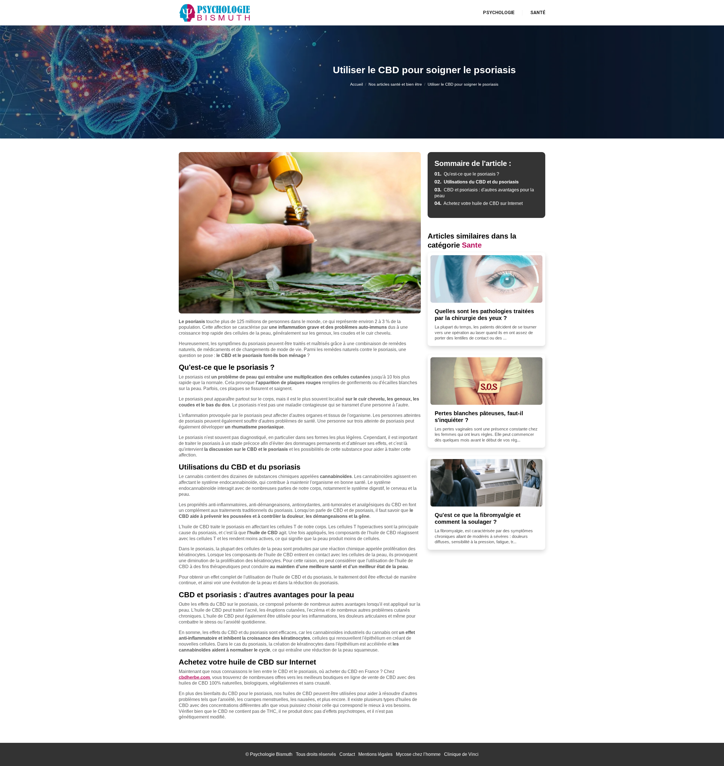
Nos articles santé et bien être (395, 84)
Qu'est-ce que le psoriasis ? (466, 174)
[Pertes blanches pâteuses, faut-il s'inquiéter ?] (486, 381)
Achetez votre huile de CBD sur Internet (478, 203)
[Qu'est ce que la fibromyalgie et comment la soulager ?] (486, 483)
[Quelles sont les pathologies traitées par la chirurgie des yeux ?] (486, 279)
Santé (537, 12)
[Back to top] (708, 750)
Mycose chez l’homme (418, 754)
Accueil (356, 84)
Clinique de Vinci (461, 754)
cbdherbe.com (194, 677)
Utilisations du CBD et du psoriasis (476, 181)
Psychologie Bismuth (271, 754)
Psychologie (498, 12)
